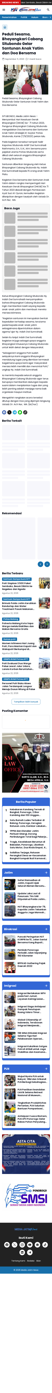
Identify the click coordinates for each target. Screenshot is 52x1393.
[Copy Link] (25, 412)
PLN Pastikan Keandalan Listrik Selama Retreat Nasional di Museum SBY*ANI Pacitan (31, 1092)
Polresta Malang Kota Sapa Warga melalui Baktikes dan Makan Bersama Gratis (18, 626)
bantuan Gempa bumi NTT (16, 579)
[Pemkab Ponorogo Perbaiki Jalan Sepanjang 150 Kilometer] (10, 954)
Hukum (34, 17)
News (35, 1270)
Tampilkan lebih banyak (26, 701)
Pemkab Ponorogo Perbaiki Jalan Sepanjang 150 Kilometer (32, 953)
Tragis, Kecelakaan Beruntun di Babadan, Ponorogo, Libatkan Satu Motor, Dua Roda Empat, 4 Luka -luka (27, 844)
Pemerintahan (9, 17)
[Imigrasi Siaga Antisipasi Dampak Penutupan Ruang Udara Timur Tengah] (10, 1010)
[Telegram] (15, 412)
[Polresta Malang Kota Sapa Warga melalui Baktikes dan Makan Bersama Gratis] (44, 623)
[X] (9, 412)
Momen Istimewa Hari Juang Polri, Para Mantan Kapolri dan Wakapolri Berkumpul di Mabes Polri (19, 646)
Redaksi (30, 1260)
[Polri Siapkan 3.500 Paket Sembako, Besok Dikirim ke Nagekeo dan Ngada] (44, 583)
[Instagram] (22, 1245)
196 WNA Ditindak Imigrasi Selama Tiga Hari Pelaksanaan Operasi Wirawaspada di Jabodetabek (32, 1036)
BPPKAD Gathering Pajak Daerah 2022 (31, 965)
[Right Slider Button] (49, 17)
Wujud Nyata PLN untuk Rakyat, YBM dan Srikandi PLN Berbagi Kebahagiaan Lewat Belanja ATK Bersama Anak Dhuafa (32, 1079)
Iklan (38, 1260)
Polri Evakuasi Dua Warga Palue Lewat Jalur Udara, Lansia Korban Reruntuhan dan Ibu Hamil (17, 666)
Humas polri (9, 639)
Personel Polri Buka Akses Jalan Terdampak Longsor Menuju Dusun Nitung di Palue (18, 686)
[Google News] (37, 1245)
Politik (24, 17)
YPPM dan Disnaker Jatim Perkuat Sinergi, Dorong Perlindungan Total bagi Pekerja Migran (28, 834)
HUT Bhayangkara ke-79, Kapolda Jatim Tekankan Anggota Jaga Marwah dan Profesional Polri (32, 909)
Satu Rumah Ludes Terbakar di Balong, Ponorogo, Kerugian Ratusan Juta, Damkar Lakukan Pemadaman (27, 823)
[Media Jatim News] (26, 9)
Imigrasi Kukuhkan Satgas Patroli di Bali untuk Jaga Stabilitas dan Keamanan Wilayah (32, 1049)
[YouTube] (30, 1245)
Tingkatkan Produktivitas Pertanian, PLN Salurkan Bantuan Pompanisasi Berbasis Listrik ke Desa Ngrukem (32, 1106)
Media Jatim (27, 1270)
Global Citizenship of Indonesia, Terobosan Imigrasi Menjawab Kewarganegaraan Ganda (33, 1022)
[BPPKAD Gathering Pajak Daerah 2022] (10, 967)
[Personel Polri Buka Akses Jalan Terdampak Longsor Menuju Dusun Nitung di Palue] (44, 683)
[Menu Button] (4, 10)
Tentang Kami (18, 1260)
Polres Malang (10, 619)
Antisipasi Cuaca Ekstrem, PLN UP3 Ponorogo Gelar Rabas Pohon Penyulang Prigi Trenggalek (32, 1119)
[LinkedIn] (22, 1252)
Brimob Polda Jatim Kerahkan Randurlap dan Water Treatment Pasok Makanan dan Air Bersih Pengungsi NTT (19, 606)
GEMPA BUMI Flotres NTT (15, 659)
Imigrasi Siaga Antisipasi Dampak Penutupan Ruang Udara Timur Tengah (31, 1009)
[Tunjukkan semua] (46, 872)
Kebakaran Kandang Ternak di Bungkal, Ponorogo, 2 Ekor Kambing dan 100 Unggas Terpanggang (27, 812)
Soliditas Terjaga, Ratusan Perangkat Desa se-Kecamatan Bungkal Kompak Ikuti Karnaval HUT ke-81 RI (28, 855)
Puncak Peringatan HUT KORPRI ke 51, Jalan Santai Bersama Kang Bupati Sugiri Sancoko (32, 939)
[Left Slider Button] (40, 564)
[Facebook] (4, 412)
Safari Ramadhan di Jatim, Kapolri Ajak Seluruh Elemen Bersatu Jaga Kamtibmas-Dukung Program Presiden (32, 883)
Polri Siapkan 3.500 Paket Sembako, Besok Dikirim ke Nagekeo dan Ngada (17, 586)
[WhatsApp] (20, 412)
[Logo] (26, 1229)
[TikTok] (45, 1245)
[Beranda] (5, 27)
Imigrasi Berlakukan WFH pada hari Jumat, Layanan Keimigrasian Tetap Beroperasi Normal (32, 996)
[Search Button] (48, 10)
